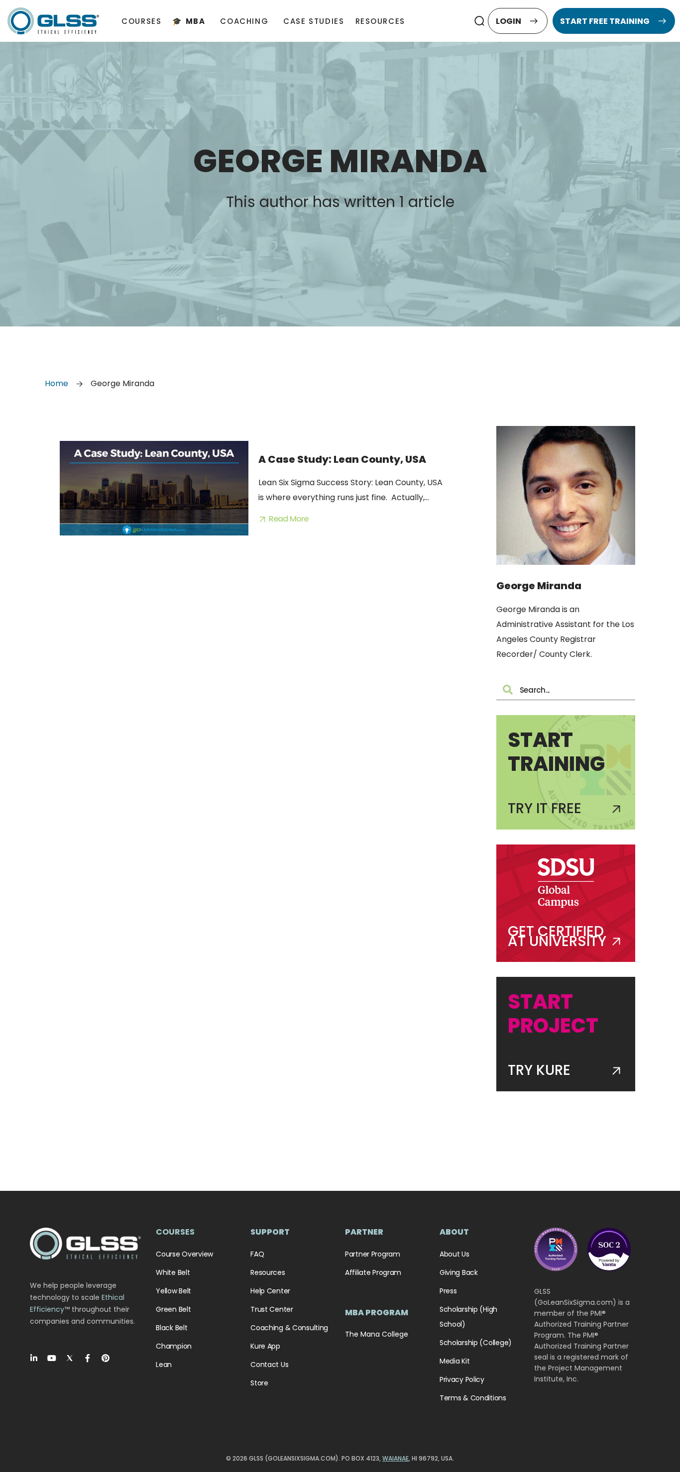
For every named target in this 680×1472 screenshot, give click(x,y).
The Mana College (376, 1334)
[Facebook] (88, 1358)
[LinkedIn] (34, 1358)
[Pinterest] (106, 1358)
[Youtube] (52, 1358)
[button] (479, 21)
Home (56, 383)
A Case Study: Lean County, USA (342, 459)
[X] (70, 1358)
